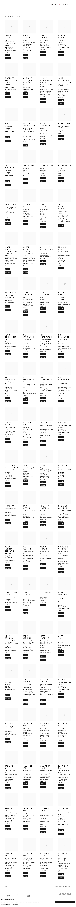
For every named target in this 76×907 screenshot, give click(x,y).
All (6, 16)
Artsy (65, 894)
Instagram (63, 894)
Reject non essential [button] (62, 902)
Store (59, 4)
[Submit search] (70, 4)
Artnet (68, 894)
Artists (53, 4)
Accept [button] (72, 902)
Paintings (11, 16)
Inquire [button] (7, 54)
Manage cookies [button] (49, 902)
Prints (18, 16)
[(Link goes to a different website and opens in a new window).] (24, 894)
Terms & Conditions (42, 894)
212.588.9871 (8, 895)
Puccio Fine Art (11, 5)
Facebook (60, 894)
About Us (65, 4)
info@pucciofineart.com (11, 896)
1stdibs (70, 894)
